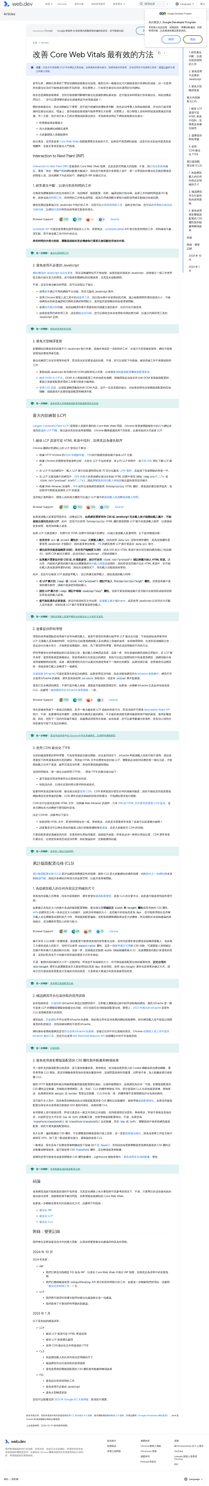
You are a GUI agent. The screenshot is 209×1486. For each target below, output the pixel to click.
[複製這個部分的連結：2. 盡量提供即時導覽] (65, 629)
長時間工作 (55, 197)
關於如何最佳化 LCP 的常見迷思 (87, 616)
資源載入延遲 (112, 497)
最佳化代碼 (85, 313)
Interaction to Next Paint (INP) (50, 166)
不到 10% (146, 461)
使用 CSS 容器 (47, 387)
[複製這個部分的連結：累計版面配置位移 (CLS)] (77, 864)
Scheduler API (41, 229)
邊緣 (104, 827)
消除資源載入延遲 (59, 616)
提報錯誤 (111, 1445)
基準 (47, 291)
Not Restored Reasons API (89, 1036)
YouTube (178, 1451)
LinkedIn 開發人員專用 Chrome (185, 1458)
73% (89, 455)
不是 (101, 1145)
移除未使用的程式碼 (60, 328)
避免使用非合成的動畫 (137, 1157)
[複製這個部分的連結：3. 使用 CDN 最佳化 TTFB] (73, 748)
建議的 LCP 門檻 (47, 430)
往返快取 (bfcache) (44, 673)
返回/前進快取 (57, 735)
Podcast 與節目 (148, 1461)
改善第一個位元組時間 (61, 851)
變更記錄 (163, 67)
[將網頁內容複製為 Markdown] (159, 53)
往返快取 (56, 1003)
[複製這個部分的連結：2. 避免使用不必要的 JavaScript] (82, 266)
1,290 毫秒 (125, 470)
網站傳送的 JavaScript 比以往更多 (53, 273)
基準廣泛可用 (123, 945)
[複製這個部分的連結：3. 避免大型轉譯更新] (65, 341)
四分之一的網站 (155, 873)
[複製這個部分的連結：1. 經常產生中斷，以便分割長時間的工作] (94, 186)
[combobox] (154, 4)
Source (115, 219)
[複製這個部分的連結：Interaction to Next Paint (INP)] (87, 156)
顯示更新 (56, 209)
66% (35, 912)
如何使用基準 (98, 3)
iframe (121, 601)
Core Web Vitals (69, 141)
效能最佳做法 (133, 1133)
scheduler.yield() (114, 229)
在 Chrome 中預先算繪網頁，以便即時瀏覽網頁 (91, 735)
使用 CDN (85, 791)
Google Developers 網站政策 (153, 1415)
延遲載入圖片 (107, 601)
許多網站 (51, 1019)
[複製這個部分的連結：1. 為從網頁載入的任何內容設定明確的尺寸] (97, 889)
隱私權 (15, 1479)
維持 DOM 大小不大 (51, 378)
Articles (9, 14)
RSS (176, 1464)
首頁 (35, 42)
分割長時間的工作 (112, 205)
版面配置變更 (103, 896)
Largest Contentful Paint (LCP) (51, 426)
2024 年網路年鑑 (74, 455)
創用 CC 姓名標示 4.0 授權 (79, 1415)
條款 (6, 1479)
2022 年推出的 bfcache (147, 1008)
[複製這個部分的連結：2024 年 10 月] (56, 1252)
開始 (193, 39)
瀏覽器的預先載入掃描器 (107, 480)
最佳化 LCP (46, 1216)
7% (99, 544)
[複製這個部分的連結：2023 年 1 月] (53, 1314)
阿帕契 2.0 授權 (116, 1415)
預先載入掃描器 (98, 563)
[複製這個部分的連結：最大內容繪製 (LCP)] (69, 416)
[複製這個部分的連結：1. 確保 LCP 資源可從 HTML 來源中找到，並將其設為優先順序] (125, 441)
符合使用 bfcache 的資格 (79, 1031)
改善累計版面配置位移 (61, 983)
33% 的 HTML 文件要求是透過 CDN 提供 (141, 803)
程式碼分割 (51, 307)
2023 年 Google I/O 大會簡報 (71, 1399)
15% (75, 486)
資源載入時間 (130, 497)
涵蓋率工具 (82, 297)
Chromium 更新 (149, 1451)
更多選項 (117, 3)
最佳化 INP (45, 1210)
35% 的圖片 (81, 476)
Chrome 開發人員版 (151, 1445)
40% (161, 426)
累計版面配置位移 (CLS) (47, 873)
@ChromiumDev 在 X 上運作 (189, 1445)
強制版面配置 (123, 372)
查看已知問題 (114, 1451)
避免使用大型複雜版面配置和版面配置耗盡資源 (74, 403)
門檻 (61, 171)
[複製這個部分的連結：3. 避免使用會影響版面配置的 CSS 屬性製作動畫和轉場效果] (122, 1061)
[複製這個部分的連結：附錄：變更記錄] (63, 1232)
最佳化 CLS (46, 1222)
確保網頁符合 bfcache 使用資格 (69, 690)
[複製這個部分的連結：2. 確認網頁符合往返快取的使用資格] (88, 996)
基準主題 (79, 3)
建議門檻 (40, 878)
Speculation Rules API (157, 709)
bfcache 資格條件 (148, 673)
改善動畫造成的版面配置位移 (65, 1169)
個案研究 (145, 1456)
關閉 (171, 39)
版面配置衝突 (142, 372)
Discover (62, 3)
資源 (47, 3)
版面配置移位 (146, 1100)
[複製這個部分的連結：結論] (44, 1181)
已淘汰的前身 (157, 166)
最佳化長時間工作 (59, 253)
